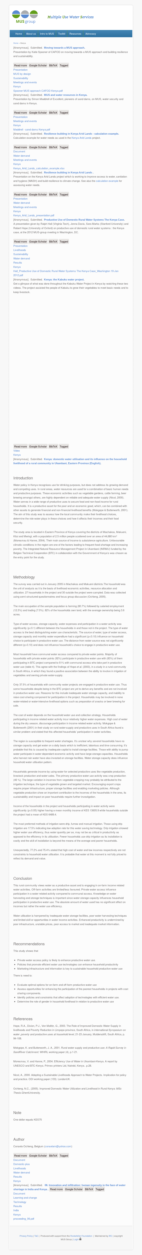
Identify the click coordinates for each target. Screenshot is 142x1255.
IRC (110, 1235)
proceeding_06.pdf (23, 1218)
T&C (36, 1235)
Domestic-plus (21, 1164)
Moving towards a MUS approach (64, 47)
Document (19, 151)
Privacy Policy (26, 1235)
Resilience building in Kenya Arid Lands (68, 172)
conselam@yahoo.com (58, 1146)
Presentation (20, 69)
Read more (21, 65)
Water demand (21, 155)
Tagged (64, 65)
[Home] (53, 22)
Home (18, 33)
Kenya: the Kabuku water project (64, 279)
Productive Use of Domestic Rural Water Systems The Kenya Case (84, 219)
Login (76, 1239)
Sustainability (20, 78)
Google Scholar (38, 65)
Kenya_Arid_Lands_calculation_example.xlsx (39, 168)
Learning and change (25, 1197)
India (16, 1210)
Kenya (17, 86)
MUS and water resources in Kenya (65, 94)
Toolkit (61, 33)
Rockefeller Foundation (81, 1235)
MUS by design (22, 73)
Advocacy (90, 33)
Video (16, 450)
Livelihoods (19, 250)
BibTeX (53, 65)
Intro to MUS (47, 33)
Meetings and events (25, 82)
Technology (19, 1202)
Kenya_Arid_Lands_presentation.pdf (33, 215)
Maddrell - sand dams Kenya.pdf (31, 129)
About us (31, 33)
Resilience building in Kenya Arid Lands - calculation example (81, 133)
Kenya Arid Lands (82, 137)
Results (17, 262)
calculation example (107, 181)
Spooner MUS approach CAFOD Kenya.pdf (38, 90)
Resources (75, 33)
